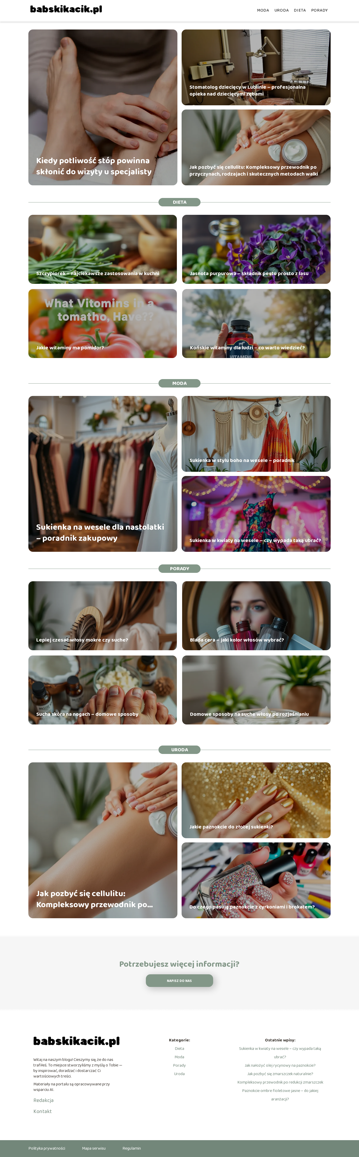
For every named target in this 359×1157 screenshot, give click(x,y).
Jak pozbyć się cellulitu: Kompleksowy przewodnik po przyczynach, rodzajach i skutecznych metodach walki (253, 170)
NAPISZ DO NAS (179, 981)
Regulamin (131, 1148)
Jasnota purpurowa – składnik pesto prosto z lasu (249, 273)
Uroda (281, 10)
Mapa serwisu (94, 1148)
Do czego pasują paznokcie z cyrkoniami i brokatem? (252, 906)
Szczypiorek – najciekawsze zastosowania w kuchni (97, 273)
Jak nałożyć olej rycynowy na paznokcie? (280, 1065)
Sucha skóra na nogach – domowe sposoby (87, 714)
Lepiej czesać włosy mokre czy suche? (82, 640)
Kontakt (42, 1111)
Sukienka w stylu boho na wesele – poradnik (241, 460)
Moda (263, 10)
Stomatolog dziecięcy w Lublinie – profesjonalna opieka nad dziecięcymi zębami (247, 90)
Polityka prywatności (46, 1148)
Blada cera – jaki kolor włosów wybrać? (237, 640)
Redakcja (43, 1100)
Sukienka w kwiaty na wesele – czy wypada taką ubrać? (255, 540)
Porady (319, 10)
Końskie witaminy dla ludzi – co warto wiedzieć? (247, 347)
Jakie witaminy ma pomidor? (70, 347)
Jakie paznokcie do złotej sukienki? (231, 826)
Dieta (300, 10)
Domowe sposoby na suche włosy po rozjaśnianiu (249, 714)
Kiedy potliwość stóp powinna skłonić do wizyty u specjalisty (94, 166)
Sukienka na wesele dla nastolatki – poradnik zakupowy (100, 533)
